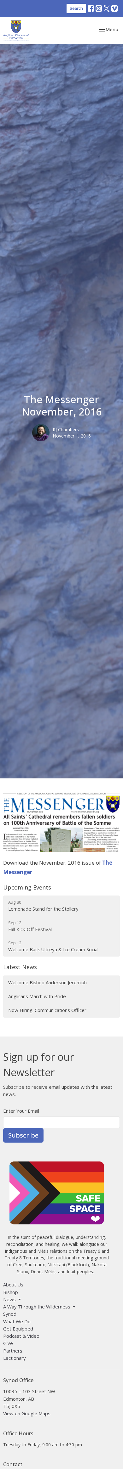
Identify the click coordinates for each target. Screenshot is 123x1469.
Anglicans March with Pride (37, 996)
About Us (13, 1284)
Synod (9, 1314)
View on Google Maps (26, 1413)
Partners (12, 1351)
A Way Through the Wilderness (36, 1306)
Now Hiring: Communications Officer (47, 1010)
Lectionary (14, 1358)
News (9, 1299)
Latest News (20, 967)
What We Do (17, 1321)
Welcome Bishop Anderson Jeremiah (47, 982)
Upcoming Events (27, 887)
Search (76, 8)
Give (8, 1343)
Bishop (10, 1292)
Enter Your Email (21, 1111)
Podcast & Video (21, 1336)
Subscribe (23, 1135)
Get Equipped (18, 1328)
